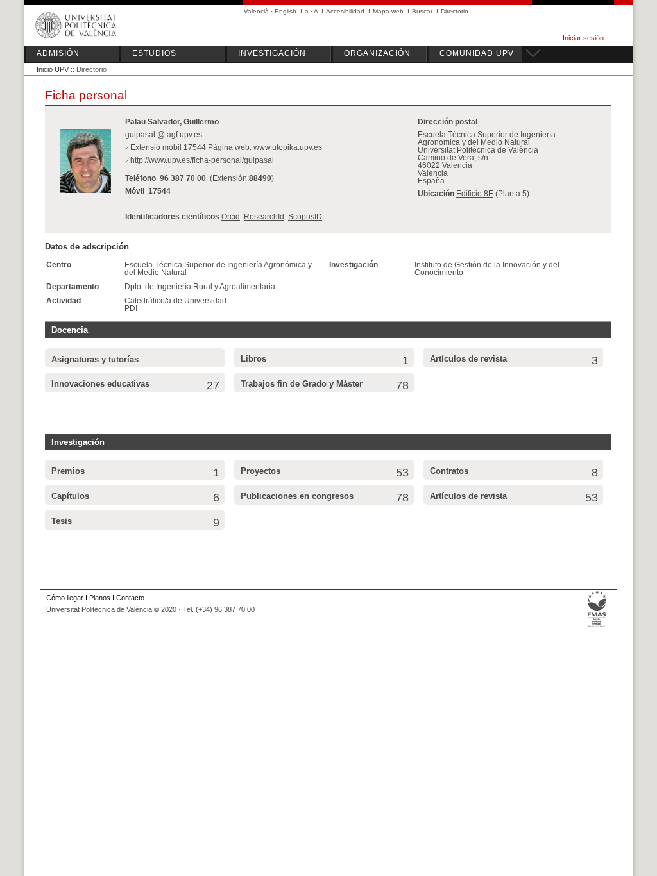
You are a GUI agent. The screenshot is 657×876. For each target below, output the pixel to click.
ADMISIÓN (58, 53)
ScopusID (305, 217)
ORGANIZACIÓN (377, 53)
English (285, 11)
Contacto (130, 598)
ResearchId (264, 217)
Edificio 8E (474, 194)
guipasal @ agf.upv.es (163, 135)
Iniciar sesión (583, 38)
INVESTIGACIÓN (272, 53)
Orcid (230, 217)
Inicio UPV (53, 69)
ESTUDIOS (154, 53)
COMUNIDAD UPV (476, 53)
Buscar (422, 11)
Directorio (454, 11)
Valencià (256, 11)
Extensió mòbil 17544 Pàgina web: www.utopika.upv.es (226, 147)
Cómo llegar (64, 598)
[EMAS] (597, 627)
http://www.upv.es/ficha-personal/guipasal (202, 160)
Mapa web (388, 11)
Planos (99, 598)
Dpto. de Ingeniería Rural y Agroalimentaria (199, 287)
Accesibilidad (345, 11)
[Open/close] (531, 51)
